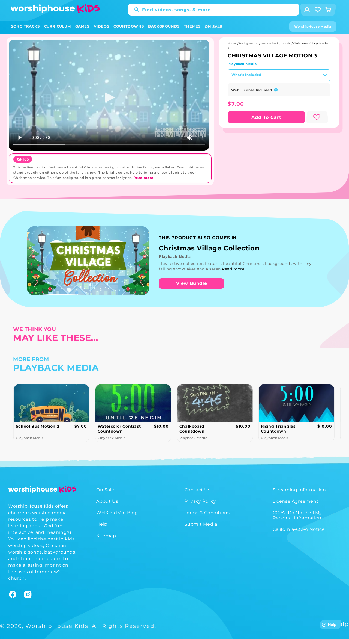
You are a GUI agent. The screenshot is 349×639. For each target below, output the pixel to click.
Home (232, 43)
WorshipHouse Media (312, 26)
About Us (107, 501)
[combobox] (213, 10)
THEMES (192, 26)
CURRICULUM (57, 26)
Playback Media (242, 64)
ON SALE (213, 26)
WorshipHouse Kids (56, 626)
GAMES (82, 26)
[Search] (134, 10)
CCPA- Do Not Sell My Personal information (297, 515)
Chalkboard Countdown (191, 429)
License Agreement (295, 501)
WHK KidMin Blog (117, 512)
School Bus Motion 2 (37, 426)
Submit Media (201, 524)
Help (101, 524)
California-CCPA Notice (299, 529)
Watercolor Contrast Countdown (119, 429)
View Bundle (191, 283)
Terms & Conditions (207, 512)
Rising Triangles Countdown (278, 429)
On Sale (105, 489)
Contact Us (197, 489)
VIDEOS (101, 26)
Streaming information (299, 489)
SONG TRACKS (25, 26)
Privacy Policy (200, 501)
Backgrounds (248, 43)
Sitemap (106, 535)
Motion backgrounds (276, 43)
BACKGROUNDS (164, 26)
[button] (25, 26)
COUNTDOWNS (128, 26)
